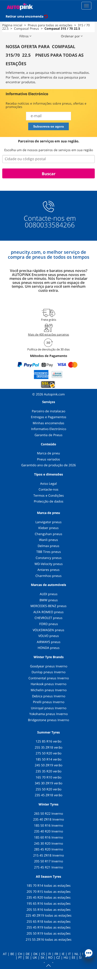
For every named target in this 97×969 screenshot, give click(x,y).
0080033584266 (50, 225)
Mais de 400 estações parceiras (48, 334)
